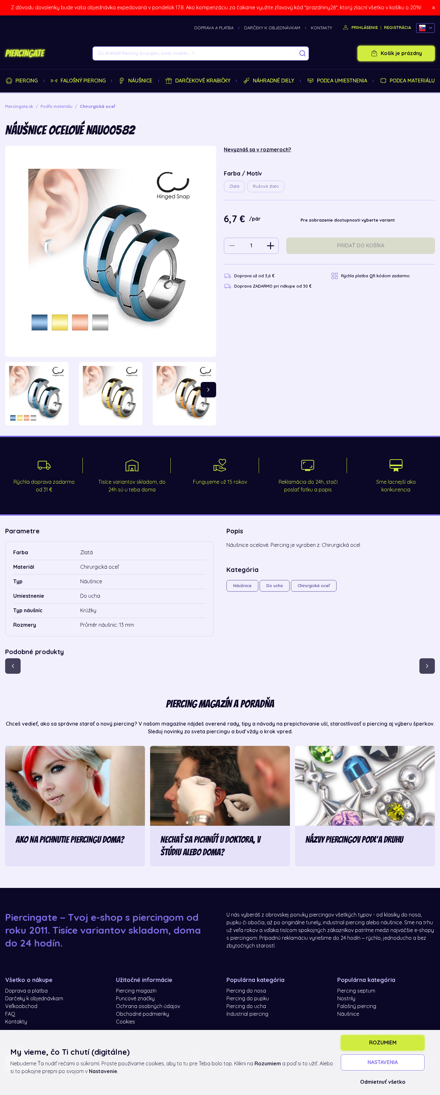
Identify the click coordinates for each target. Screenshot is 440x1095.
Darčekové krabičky (202, 81)
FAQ (10, 1014)
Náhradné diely (273, 81)
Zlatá (234, 186)
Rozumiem (383, 1043)
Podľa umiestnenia (342, 81)
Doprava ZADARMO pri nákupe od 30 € (272, 286)
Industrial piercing (247, 1014)
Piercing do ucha (246, 1006)
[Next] (208, 389)
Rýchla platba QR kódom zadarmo (375, 275)
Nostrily (346, 999)
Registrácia (397, 27)
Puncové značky (135, 999)
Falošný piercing (83, 81)
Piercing (26, 81)
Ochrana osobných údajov (148, 1006)
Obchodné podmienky (142, 1014)
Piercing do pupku (247, 999)
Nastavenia (383, 1062)
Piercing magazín (136, 991)
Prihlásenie (364, 27)
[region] (110, 393)
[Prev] (13, 666)
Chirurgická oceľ (314, 585)
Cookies (125, 1022)
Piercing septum (356, 991)
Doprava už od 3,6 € (254, 275)
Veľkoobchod (21, 1006)
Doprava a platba (214, 27)
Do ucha (274, 585)
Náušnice (140, 81)
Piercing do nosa (246, 991)
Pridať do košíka (360, 246)
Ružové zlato (266, 186)
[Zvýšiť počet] (270, 245)
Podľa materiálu (412, 81)
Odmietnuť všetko (383, 1082)
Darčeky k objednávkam (272, 27)
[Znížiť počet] (232, 245)
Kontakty (321, 27)
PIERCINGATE (24, 53)
